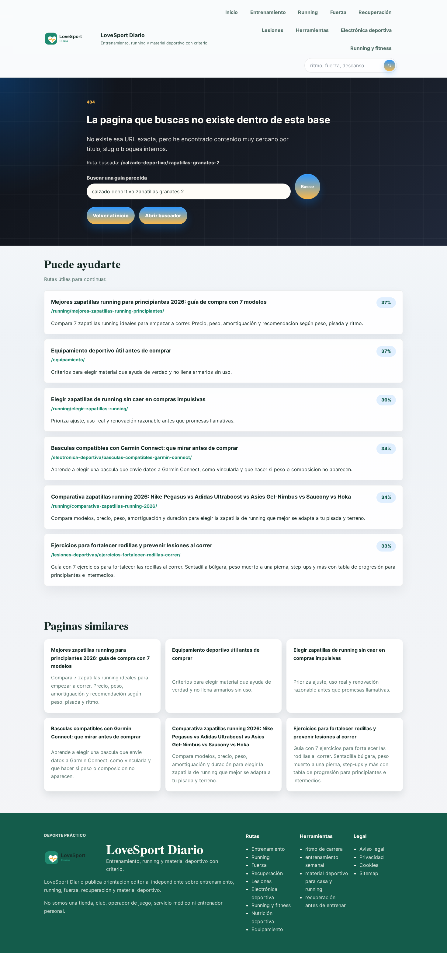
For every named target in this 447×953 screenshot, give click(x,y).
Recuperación (375, 12)
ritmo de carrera (324, 849)
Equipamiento (267, 929)
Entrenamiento (268, 12)
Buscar (307, 186)
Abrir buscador (163, 215)
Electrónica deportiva (366, 30)
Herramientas (312, 30)
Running (308, 12)
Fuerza (338, 12)
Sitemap (368, 873)
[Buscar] (389, 65)
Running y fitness (371, 48)
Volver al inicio (111, 215)
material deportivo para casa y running (326, 881)
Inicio (231, 12)
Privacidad (371, 857)
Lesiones (272, 30)
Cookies (368, 865)
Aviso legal (371, 849)
